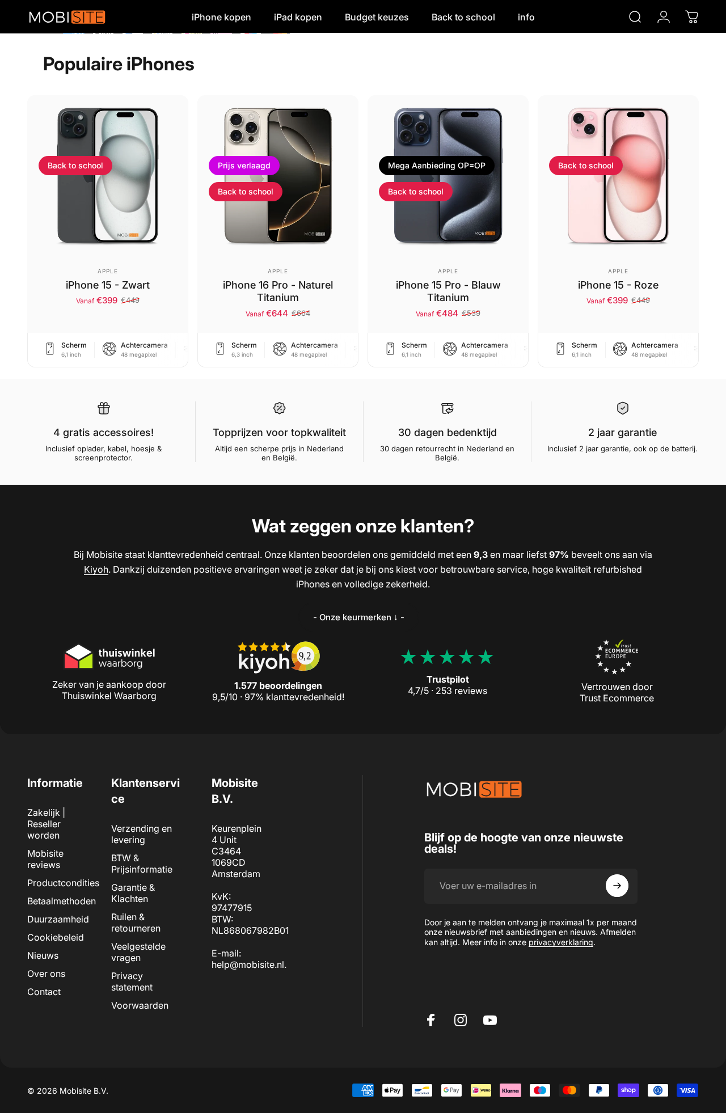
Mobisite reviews (45, 859)
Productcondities (63, 882)
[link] (358, 617)
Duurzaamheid (58, 919)
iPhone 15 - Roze (618, 285)
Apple (108, 271)
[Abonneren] (617, 885)
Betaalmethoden (61, 901)
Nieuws (42, 955)
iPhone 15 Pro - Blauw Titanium (448, 291)
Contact (44, 991)
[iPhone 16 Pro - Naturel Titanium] (277, 175)
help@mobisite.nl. (249, 964)
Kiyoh (96, 569)
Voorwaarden (139, 1005)
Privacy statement (132, 981)
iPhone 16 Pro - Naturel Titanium (278, 291)
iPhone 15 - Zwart (108, 285)
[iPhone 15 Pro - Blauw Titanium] (448, 175)
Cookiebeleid (55, 937)
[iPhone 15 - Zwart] (107, 175)
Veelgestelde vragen (138, 952)
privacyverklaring (561, 941)
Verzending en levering (141, 834)
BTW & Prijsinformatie (141, 863)
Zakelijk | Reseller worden (46, 824)
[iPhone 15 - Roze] (618, 175)
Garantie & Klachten (133, 893)
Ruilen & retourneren (136, 922)
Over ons (46, 973)
